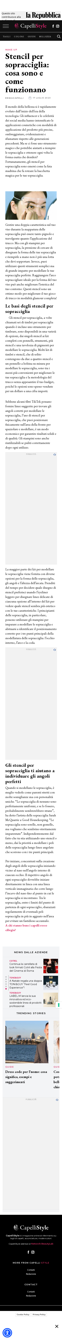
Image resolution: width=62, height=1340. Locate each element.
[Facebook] (53, 26)
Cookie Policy (23, 1314)
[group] (7, 36)
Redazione (31, 1274)
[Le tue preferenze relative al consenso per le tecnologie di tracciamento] (58, 1005)
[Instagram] (57, 26)
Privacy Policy (39, 1314)
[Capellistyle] (30, 26)
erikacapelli (14, 98)
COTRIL (13, 960)
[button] (6, 977)
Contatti (31, 1269)
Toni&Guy (15, 977)
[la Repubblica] (43, 17)
